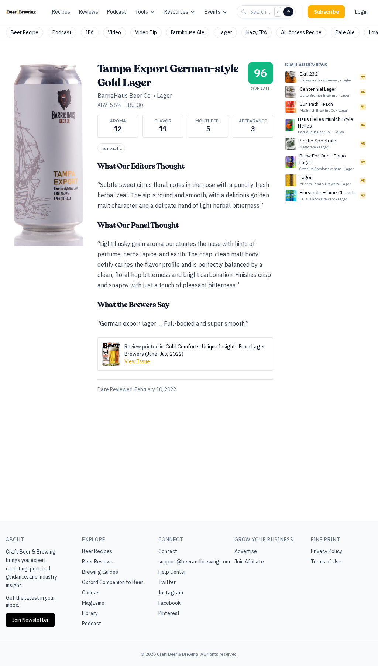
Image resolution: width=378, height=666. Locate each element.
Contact (167, 551)
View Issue (137, 361)
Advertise (245, 551)
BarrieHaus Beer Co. (124, 95)
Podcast (116, 11)
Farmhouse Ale (188, 32)
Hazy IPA (256, 32)
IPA (90, 32)
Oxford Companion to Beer (112, 582)
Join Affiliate (249, 561)
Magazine (93, 603)
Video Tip (146, 32)
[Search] (288, 11)
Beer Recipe (24, 32)
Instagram (170, 592)
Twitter (167, 582)
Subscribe (326, 11)
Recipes (61, 11)
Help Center (172, 572)
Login (361, 11)
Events (212, 11)
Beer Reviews (97, 561)
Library (90, 613)
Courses (91, 592)
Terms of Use (326, 561)
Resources (176, 11)
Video (114, 32)
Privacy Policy (326, 551)
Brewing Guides (100, 572)
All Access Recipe (301, 32)
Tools (141, 11)
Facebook (169, 603)
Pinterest (169, 613)
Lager (225, 32)
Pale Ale (345, 32)
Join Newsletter (30, 620)
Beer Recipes (97, 551)
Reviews (88, 11)
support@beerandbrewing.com (194, 561)
